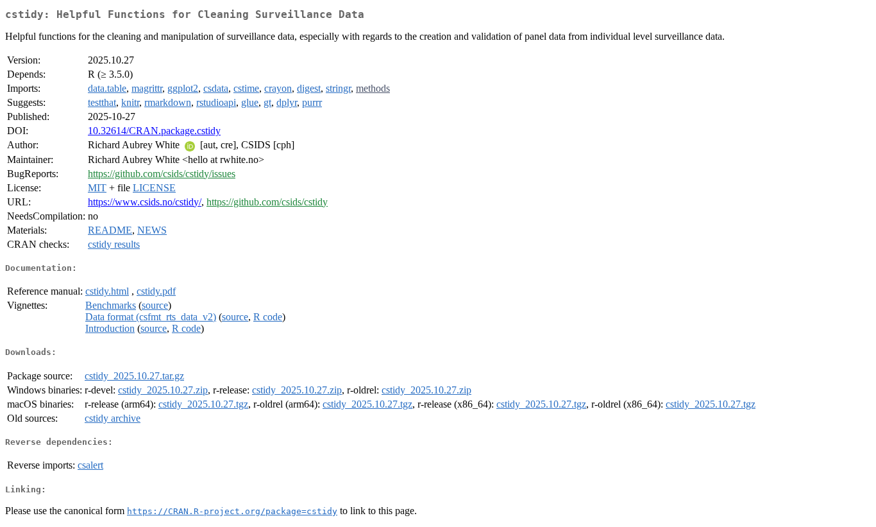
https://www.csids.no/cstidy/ (144, 201)
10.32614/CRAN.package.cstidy (154, 130)
